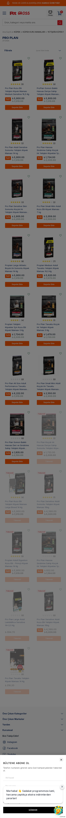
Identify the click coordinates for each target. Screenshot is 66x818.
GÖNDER (33, 810)
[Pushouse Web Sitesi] (62, 816)
